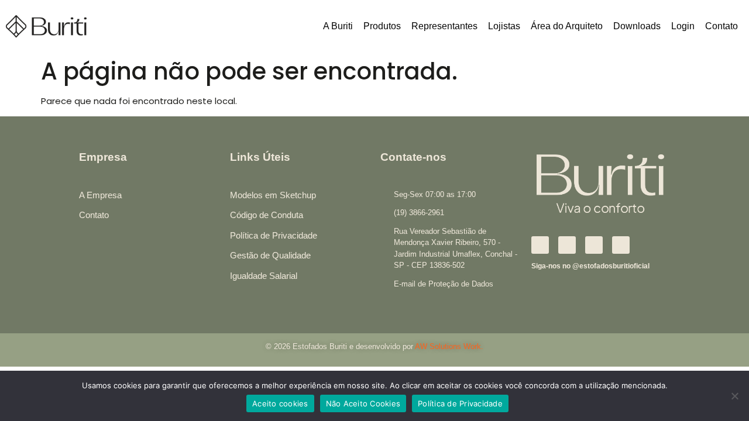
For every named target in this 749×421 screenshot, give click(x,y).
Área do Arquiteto (567, 26)
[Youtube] (621, 245)
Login (683, 26)
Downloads (637, 26)
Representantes (444, 26)
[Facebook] (540, 245)
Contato (721, 26)
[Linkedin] (594, 245)
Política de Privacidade (460, 403)
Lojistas (504, 26)
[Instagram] (567, 245)
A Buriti (338, 26)
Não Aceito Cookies (363, 403)
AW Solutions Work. (449, 346)
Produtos (382, 26)
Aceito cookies (280, 403)
